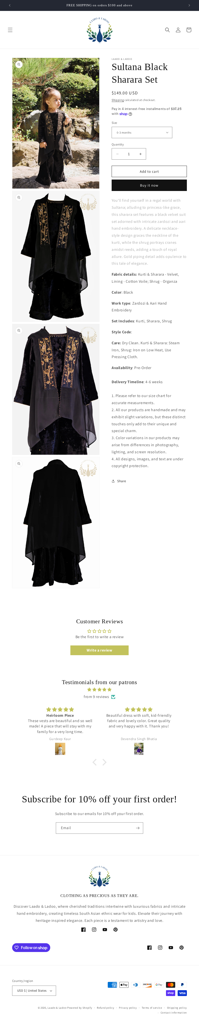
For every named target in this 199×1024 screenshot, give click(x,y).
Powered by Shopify (79, 1007)
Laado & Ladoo (57, 1007)
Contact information (174, 1012)
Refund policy (105, 1007)
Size (114, 123)
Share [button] (121, 481)
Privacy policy (128, 1007)
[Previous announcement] (9, 5)
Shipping (118, 100)
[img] (99, 689)
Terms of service (152, 1007)
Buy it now (149, 185)
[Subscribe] (137, 828)
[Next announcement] (189, 5)
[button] (10, 30)
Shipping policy (177, 1007)
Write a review (99, 650)
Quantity (118, 144)
